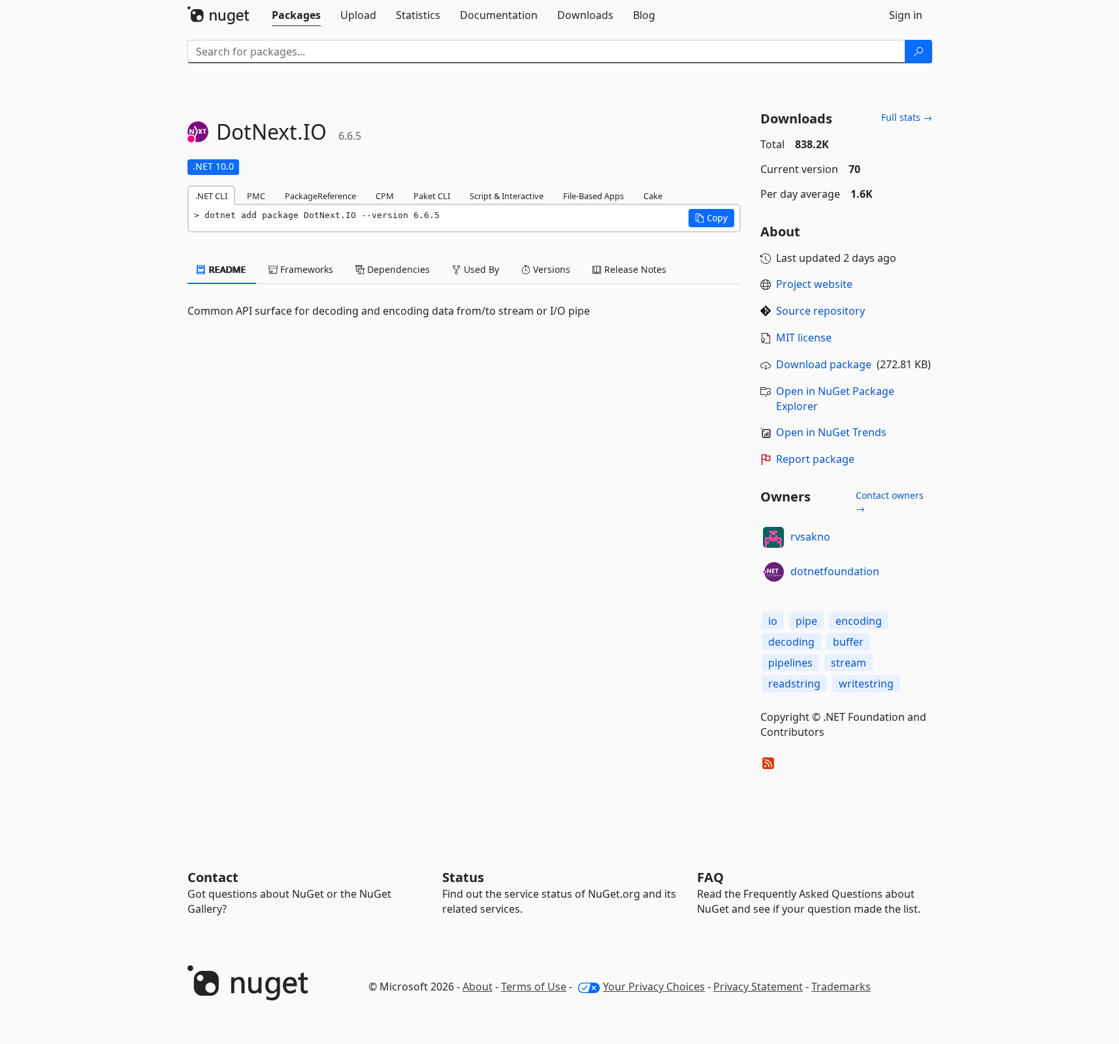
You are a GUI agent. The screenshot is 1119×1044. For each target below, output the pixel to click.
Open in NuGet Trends (831, 432)
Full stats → (906, 117)
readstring (794, 683)
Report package (815, 459)
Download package (823, 364)
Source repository (820, 311)
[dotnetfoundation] (773, 572)
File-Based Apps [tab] (593, 196)
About (477, 986)
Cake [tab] (652, 196)
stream (848, 663)
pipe (806, 621)
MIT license (804, 337)
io (772, 621)
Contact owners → (890, 501)
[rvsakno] (773, 537)
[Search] (918, 51)
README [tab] (226, 269)
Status (463, 877)
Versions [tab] (550, 269)
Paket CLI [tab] (432, 196)
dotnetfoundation (834, 571)
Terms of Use (533, 986)
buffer (848, 642)
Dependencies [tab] (397, 269)
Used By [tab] (480, 269)
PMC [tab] (256, 196)
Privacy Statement (758, 986)
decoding (791, 642)
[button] (711, 218)
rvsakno (810, 537)
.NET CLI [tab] (211, 196)
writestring (866, 683)
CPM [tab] (385, 196)
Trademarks (841, 986)
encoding (858, 621)
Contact (212, 877)
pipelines (790, 663)
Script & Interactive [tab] (506, 196)
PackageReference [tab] (320, 196)
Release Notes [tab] (634, 269)
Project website (814, 284)
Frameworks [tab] (305, 269)
